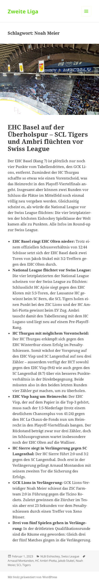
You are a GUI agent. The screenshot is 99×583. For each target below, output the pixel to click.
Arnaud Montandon (21, 561)
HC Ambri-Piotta (46, 561)
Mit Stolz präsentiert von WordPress (32, 577)
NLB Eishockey (50, 556)
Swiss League (70, 556)
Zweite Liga (23, 11)
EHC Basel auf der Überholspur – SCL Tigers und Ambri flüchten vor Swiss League (48, 138)
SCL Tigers (24, 565)
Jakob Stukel (66, 561)
